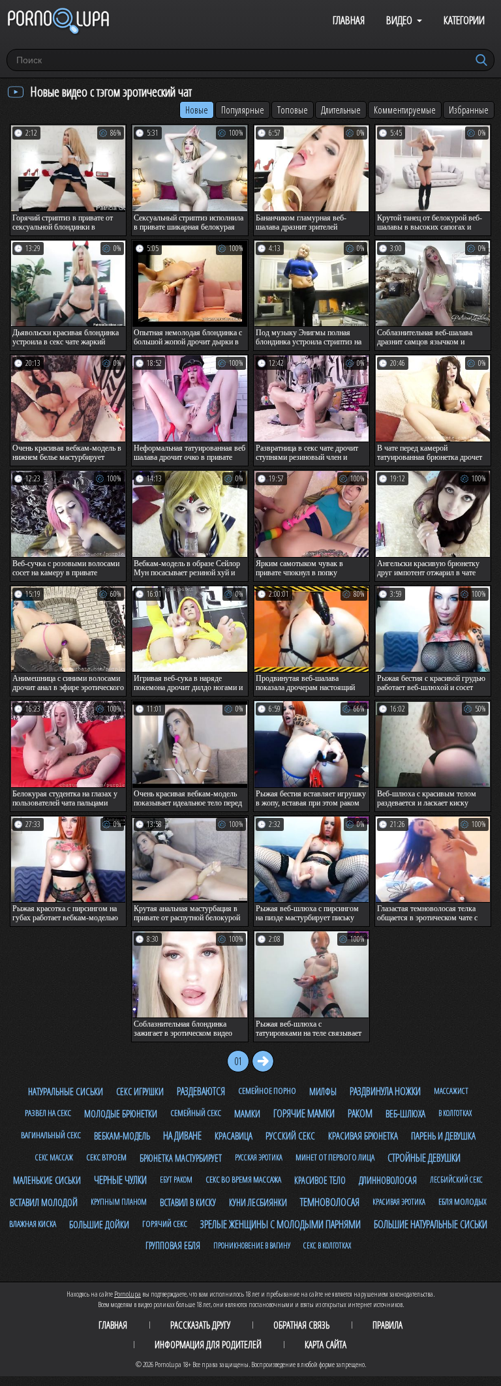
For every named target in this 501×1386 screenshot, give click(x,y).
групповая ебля (172, 1245)
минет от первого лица (335, 1157)
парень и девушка (443, 1135)
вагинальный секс (51, 1135)
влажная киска (32, 1223)
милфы (323, 1091)
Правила (387, 1324)
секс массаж (54, 1157)
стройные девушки (424, 1158)
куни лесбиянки (258, 1202)
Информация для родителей (208, 1344)
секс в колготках (327, 1245)
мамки (247, 1113)
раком (360, 1113)
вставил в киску (188, 1202)
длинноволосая (388, 1180)
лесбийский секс (456, 1179)
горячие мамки (304, 1113)
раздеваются (201, 1091)
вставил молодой (44, 1202)
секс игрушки (140, 1091)
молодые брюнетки (120, 1113)
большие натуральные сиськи (430, 1224)
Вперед (263, 1061)
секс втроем (106, 1157)
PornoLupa (127, 1294)
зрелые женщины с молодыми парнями (280, 1224)
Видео (399, 19)
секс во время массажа (243, 1179)
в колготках (455, 1113)
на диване (182, 1135)
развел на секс (48, 1113)
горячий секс (164, 1223)
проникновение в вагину (251, 1245)
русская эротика (258, 1157)
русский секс (290, 1135)
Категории (464, 19)
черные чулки (120, 1180)
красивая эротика (398, 1201)
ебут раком (176, 1179)
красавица (233, 1135)
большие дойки (99, 1224)
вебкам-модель (122, 1136)
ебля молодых (462, 1201)
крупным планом (119, 1201)
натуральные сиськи (65, 1091)
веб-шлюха (405, 1113)
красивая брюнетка (363, 1135)
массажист (451, 1090)
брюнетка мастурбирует (181, 1158)
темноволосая (329, 1202)
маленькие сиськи (47, 1180)
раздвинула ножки (385, 1091)
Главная (349, 19)
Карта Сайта (325, 1344)
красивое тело (320, 1180)
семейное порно (267, 1090)
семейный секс (195, 1113)
